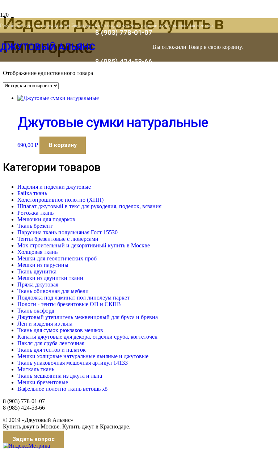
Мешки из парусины (42, 265)
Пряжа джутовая (37, 284)
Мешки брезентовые (42, 382)
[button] (62, 145)
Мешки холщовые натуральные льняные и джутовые (82, 356)
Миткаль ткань (35, 369)
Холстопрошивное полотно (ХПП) (60, 200)
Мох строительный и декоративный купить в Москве (83, 245)
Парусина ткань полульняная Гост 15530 (67, 232)
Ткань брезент (34, 226)
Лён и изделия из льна (44, 324)
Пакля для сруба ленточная (50, 343)
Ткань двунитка (36, 271)
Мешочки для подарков (46, 219)
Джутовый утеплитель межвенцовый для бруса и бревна (87, 317)
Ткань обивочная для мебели (53, 291)
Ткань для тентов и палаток (51, 350)
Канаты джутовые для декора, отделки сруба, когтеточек (87, 337)
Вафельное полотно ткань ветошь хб (62, 389)
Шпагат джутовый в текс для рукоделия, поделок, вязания (89, 206)
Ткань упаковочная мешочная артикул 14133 (72, 363)
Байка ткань (32, 193)
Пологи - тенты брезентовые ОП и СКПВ (69, 304)
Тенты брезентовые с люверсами (57, 239)
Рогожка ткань (35, 213)
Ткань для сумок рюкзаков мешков (60, 330)
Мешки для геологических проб (57, 258)
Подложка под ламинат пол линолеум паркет (73, 297)
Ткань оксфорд (35, 310)
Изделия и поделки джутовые (54, 187)
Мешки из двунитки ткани (50, 278)
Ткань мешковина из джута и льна (59, 376)
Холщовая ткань (37, 252)
